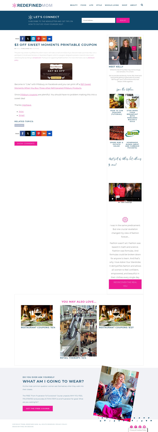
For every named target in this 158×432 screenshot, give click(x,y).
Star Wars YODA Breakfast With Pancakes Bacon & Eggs (132, 116)
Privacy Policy (61, 424)
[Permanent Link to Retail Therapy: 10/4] (78, 355)
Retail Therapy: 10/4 (73, 358)
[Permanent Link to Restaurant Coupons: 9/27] (115, 325)
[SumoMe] (49, 38)
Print (21, 111)
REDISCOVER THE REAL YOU (125, 284)
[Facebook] (22, 38)
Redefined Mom (32, 5)
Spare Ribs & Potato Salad (116, 144)
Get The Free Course (38, 408)
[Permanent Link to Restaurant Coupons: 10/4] (37, 325)
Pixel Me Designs (27, 426)
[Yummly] (44, 38)
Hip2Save (26, 105)
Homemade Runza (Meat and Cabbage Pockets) (132, 145)
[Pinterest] (38, 38)
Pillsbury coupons (29, 94)
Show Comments (26, 144)
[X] (28, 38)
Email (21, 115)
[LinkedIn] (33, 38)
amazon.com (37, 58)
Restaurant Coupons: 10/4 (38, 327)
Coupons (35, 48)
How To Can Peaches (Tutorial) (116, 112)
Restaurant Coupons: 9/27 (116, 327)
